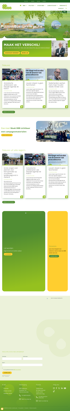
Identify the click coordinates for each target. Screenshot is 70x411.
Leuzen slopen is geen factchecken (34, 84)
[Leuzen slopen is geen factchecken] (35, 74)
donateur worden (8, 391)
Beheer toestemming (2, 409)
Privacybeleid (21, 408)
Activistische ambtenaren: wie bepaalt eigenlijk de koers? (11, 86)
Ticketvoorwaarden (32, 408)
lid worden (6, 388)
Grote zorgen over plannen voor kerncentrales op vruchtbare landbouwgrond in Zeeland (11, 172)
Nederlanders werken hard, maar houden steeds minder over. (57, 85)
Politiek (26, 1)
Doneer (32, 1)
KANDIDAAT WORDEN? (12, 53)
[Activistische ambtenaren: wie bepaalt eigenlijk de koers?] (12, 74)
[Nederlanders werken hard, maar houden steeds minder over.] (57, 74)
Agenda (44, 1)
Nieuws (38, 1)
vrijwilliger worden (8, 393)
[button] (29, 1)
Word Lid (25, 53)
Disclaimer (26, 408)
